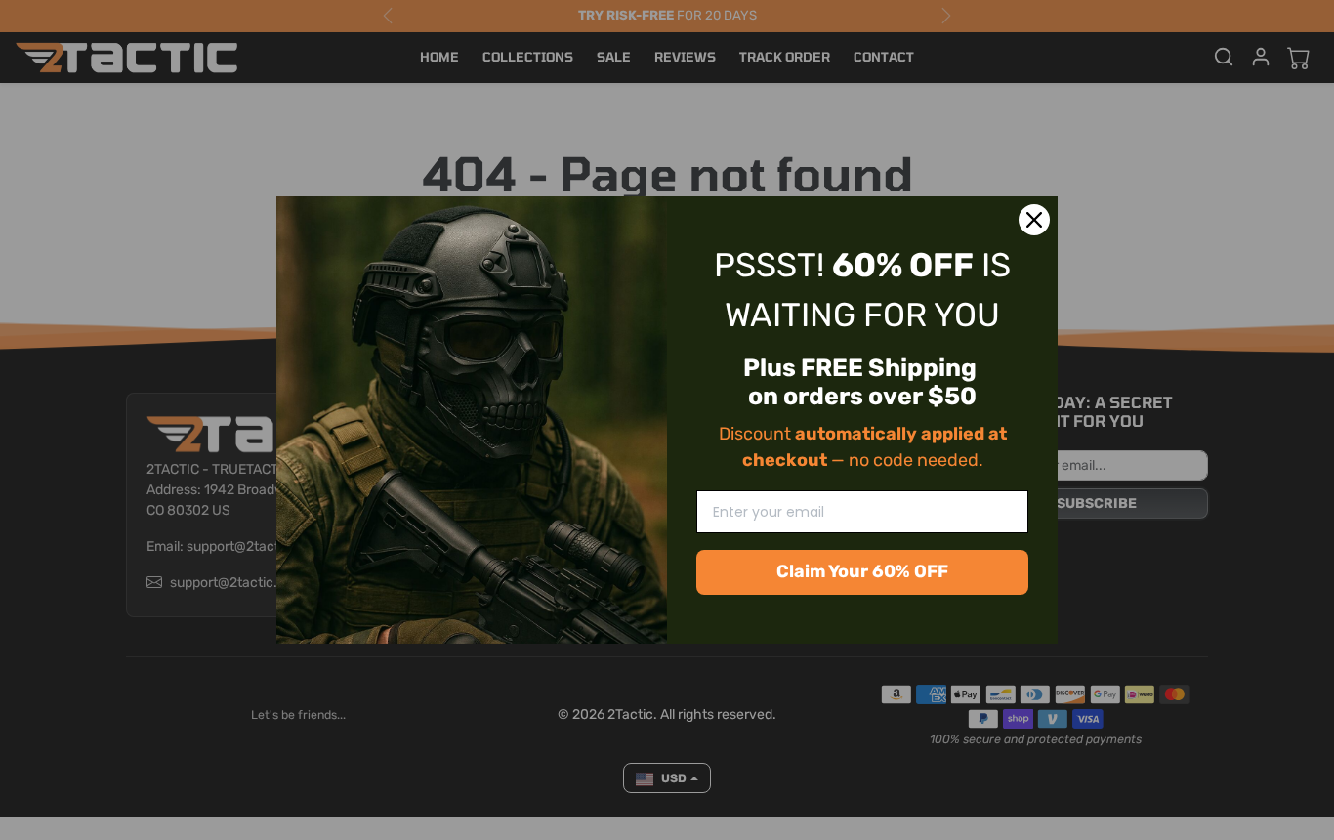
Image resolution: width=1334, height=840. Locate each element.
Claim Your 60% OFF (862, 571)
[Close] (1034, 219)
